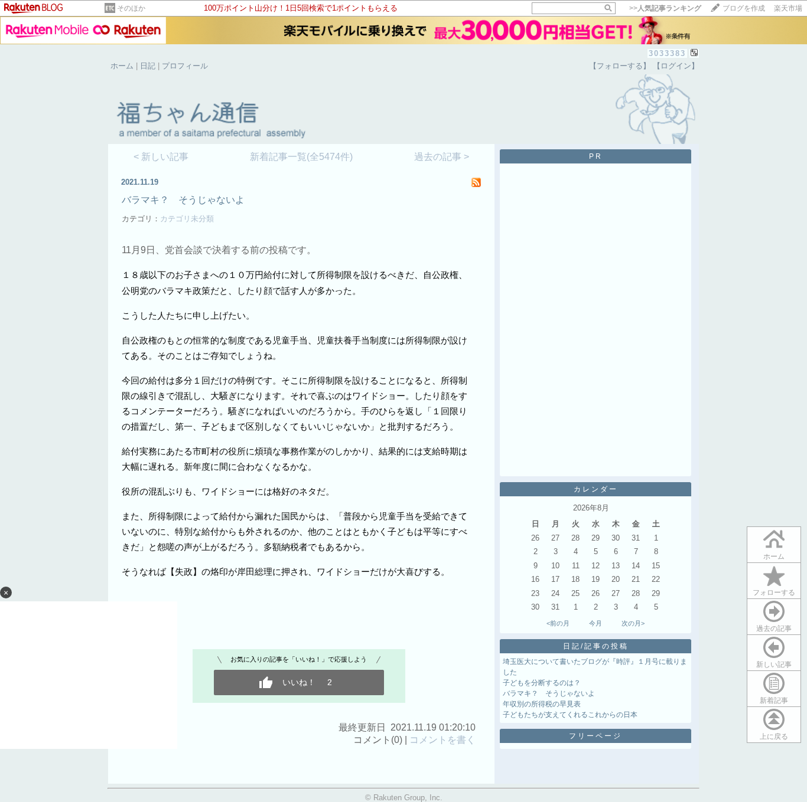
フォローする (774, 592)
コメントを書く (442, 740)
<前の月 (558, 623)
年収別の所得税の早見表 (542, 704)
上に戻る (774, 736)
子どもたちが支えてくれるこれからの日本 (570, 715)
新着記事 (774, 700)
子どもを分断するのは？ (542, 683)
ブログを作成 (744, 8)
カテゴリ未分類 (187, 218)
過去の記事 (774, 628)
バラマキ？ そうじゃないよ (183, 200)
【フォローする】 (619, 65)
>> (665, 8)
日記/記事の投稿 (596, 646)
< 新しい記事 (161, 157)
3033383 (667, 53)
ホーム (122, 65)
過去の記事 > (441, 157)
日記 (147, 65)
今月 (595, 623)
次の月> (633, 623)
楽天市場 (788, 8)
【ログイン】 (676, 65)
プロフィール (185, 65)
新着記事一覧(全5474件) (301, 157)
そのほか (131, 8)
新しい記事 (774, 664)
